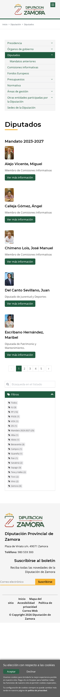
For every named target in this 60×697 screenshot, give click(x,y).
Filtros (15, 394)
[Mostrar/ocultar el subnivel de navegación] (52, 43)
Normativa (14, 85)
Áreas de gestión (17, 91)
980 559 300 (25, 552)
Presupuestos (15, 79)
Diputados (29, 24)
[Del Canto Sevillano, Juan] (9, 279)
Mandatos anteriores (23, 61)
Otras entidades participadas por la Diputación (27, 99)
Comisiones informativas (22, 67)
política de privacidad (37, 690)
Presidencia (14, 43)
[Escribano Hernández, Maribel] (9, 321)
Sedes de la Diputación (21, 107)
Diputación (16, 24)
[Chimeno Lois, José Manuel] (9, 237)
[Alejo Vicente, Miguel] (9, 152)
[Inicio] (30, 9)
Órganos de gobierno (20, 49)
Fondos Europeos (18, 73)
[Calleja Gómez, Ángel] (9, 194)
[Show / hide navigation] (52, 4)
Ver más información (20, 177)
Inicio (5, 24)
